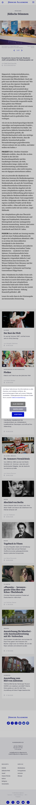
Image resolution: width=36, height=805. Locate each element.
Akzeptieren (18, 414)
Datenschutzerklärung (18, 398)
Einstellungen (18, 409)
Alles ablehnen (18, 404)
